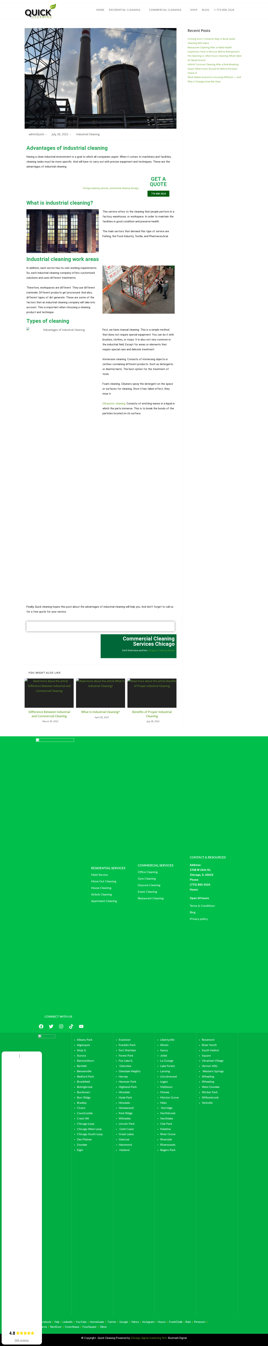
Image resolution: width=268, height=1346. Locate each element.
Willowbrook (210, 1097)
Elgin (80, 1150)
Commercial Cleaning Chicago (102, 182)
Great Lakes (126, 1134)
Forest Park (126, 1055)
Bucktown (83, 1092)
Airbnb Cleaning (101, 894)
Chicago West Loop (89, 1129)
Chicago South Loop (90, 1134)
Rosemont (208, 1039)
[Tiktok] (71, 1026)
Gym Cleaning (147, 878)
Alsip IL (81, 1050)
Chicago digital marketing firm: (149, 1338)
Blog (192, 912)
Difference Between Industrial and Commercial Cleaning (49, 714)
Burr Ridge (83, 1097)
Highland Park (128, 1087)
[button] (213, 898)
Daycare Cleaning (149, 885)
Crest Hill (83, 1118)
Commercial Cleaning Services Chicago (149, 641)
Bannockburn (85, 1060)
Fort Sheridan (127, 1050)
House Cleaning (101, 888)
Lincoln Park (127, 1123)
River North (209, 1045)
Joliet (163, 1055)
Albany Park (84, 1039)
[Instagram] (61, 1026)
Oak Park (166, 1123)
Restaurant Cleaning (151, 898)
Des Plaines (84, 1139)
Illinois (164, 1045)
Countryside (85, 1113)
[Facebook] (41, 1026)
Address (195, 865)
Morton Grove (169, 1097)
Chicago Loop (85, 1123)
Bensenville (84, 1071)
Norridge (166, 1108)
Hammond (125, 1144)
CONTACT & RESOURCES (208, 857)
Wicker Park (210, 1092)
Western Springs (213, 1071)
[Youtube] (81, 1026)
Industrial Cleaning (88, 134)
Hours (194, 889)
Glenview (125, 1066)
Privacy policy (199, 919)
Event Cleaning (147, 891)
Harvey (123, 1076)
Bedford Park (85, 1076)
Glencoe (124, 1139)
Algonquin (83, 1045)
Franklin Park (127, 1045)
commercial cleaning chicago (124, 188)
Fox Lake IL (126, 1060)
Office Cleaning (148, 872)
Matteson (166, 1087)
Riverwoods (167, 1144)
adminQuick (36, 134)
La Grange (166, 1060)
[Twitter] (51, 1026)
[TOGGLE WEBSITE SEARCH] (240, 10)
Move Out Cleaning (103, 881)
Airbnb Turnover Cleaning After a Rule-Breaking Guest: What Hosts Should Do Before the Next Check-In (213, 69)
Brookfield (83, 1081)
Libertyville (167, 1039)
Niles (163, 1102)
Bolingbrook (84, 1087)
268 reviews (22, 1340)
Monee (164, 1092)
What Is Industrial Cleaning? (100, 712)
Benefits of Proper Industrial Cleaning (152, 714)
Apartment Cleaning (104, 901)
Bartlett (82, 1066)
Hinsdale (124, 1092)
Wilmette (125, 1118)
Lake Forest (167, 1066)
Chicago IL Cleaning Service (161, 650)
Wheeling (208, 1076)
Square (206, 1055)
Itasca (164, 1050)
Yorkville (207, 1102)
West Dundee (210, 1087)
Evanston (125, 1039)
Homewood (126, 1108)
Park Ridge (125, 1113)
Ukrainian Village (212, 1060)
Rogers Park (167, 1150)
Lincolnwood (168, 1076)
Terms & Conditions (202, 905)
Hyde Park (125, 1097)
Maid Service (99, 874)
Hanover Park (127, 1081)
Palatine (165, 1129)
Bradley (82, 1102)
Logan (164, 1081)
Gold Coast (126, 1129)
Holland (124, 1150)
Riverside (166, 1139)
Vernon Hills (209, 1066)
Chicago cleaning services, (96, 188)
